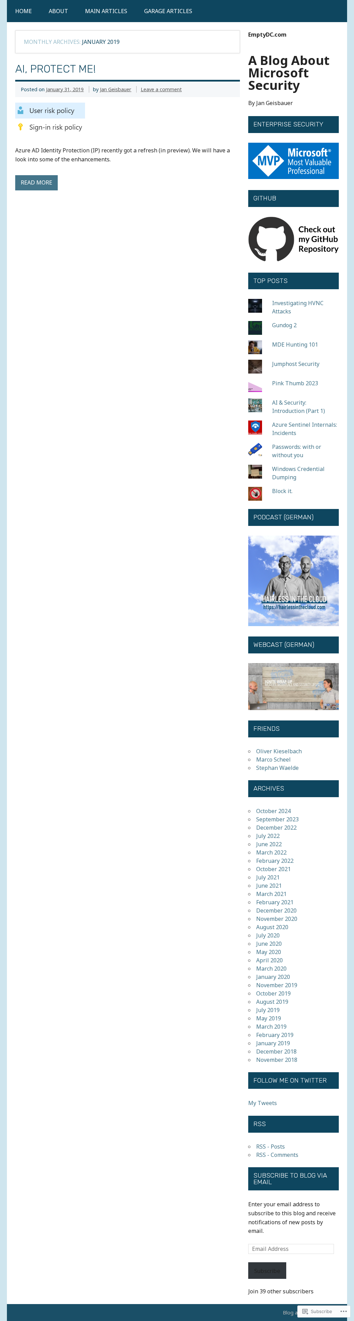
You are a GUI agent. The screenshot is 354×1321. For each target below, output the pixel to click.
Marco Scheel (273, 759)
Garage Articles (168, 11)
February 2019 (275, 1035)
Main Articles (106, 11)
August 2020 (272, 927)
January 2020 (273, 977)
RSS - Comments (277, 1155)
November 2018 (276, 1060)
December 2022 (276, 827)
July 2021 (268, 877)
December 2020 (276, 910)
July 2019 (268, 1010)
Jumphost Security (295, 364)
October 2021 (273, 869)
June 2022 (269, 844)
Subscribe (267, 1271)
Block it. (282, 491)
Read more (36, 182)
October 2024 (273, 811)
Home (23, 11)
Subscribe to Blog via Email (290, 1179)
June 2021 (269, 885)
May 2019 (268, 1018)
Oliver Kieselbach (279, 751)
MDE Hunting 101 (295, 344)
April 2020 (269, 960)
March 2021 (271, 894)
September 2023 (277, 819)
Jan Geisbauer (115, 89)
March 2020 (271, 968)
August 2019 (272, 1002)
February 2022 (275, 861)
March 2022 (271, 852)
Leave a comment (161, 89)
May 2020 (268, 952)
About (58, 11)
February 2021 (275, 902)
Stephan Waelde (277, 768)
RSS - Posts (270, 1146)
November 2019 (276, 985)
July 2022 (268, 836)
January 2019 (273, 1043)
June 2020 (269, 943)
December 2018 (276, 1051)
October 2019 (273, 993)
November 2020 (276, 919)
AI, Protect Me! (55, 69)
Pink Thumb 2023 (295, 383)
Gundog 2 (284, 325)
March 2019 (271, 1026)
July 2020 (268, 935)
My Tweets (262, 1103)
